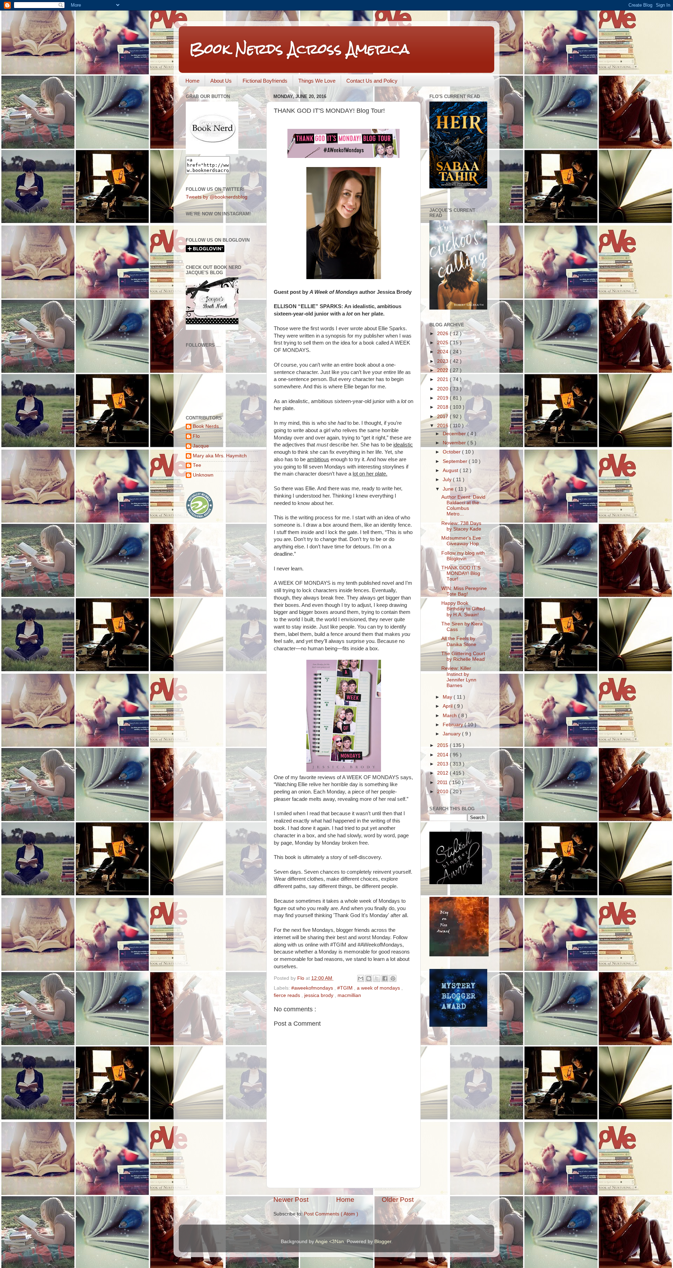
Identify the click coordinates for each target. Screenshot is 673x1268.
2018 (443, 407)
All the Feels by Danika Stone (458, 641)
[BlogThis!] (368, 978)
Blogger (382, 1241)
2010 (443, 791)
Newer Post (290, 1199)
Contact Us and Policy (371, 81)
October (452, 452)
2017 (443, 416)
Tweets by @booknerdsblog (216, 197)
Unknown (203, 475)
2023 (443, 361)
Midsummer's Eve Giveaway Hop (461, 540)
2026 (443, 333)
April (448, 706)
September (456, 461)
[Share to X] (376, 978)
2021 (443, 379)
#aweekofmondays (312, 988)
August (451, 470)
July (448, 479)
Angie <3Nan (329, 1241)
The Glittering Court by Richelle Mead (463, 656)
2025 (443, 342)
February (453, 724)
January (452, 733)
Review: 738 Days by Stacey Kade (461, 526)
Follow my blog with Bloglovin (463, 555)
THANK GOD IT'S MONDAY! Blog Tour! (461, 573)
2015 (443, 745)
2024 (443, 351)
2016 (443, 425)
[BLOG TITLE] (212, 152)
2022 (443, 370)
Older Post (398, 1199)
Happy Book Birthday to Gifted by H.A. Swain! (463, 609)
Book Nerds (206, 426)
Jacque (201, 446)
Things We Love (316, 81)
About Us (221, 81)
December (455, 433)
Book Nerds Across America (299, 49)
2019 (443, 398)
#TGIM (345, 988)
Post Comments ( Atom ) (331, 1214)
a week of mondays (379, 988)
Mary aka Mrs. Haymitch (220, 455)
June (449, 489)
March (450, 715)
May (448, 697)
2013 (443, 764)
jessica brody (319, 995)
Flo (196, 436)
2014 (443, 754)
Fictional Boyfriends (265, 81)
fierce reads (287, 995)
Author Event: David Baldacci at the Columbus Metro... (463, 505)
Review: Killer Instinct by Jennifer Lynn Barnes (458, 677)
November (455, 442)
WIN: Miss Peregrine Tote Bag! (464, 591)
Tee (197, 465)
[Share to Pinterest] (392, 978)
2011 (443, 782)
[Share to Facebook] (384, 978)
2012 (443, 773)
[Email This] (360, 978)
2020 (443, 389)
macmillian (349, 995)
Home (192, 81)
